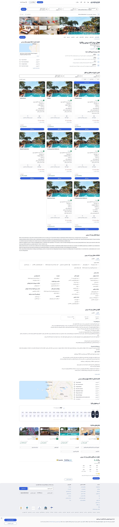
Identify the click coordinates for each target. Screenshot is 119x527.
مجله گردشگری (69, 494)
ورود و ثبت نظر (96, 478)
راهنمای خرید (83, 490)
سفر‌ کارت (69, 496)
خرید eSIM (98, 505)
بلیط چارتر (98, 513)
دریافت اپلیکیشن (68, 498)
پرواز (88, 2)
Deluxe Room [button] (23, 98)
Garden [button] (49, 98)
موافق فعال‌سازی (10, 520)
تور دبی (34, 513)
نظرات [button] (65, 37)
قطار (81, 2)
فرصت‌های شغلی (68, 492)
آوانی (57, 437)
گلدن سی (77, 447)
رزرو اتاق (87, 129)
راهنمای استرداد (83, 487)
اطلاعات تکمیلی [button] (82, 485)
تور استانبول (29, 513)
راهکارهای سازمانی (82, 501)
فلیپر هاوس (56, 447)
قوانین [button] (77, 37)
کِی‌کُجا (99, 507)
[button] (76, 2)
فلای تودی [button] (69, 485)
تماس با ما (69, 490)
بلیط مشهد (81, 513)
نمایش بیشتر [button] (97, 374)
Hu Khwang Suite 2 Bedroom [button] (81, 198)
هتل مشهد (68, 513)
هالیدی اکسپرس (76, 451)
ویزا (99, 496)
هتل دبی (72, 513)
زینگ (78, 437)
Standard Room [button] (78, 98)
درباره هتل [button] (86, 37)
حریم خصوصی (58, 521)
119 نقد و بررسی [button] (92, 48)
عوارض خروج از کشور (82, 498)
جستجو (23, 9)
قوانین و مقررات (83, 492)
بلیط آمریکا (47, 513)
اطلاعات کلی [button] (97, 37)
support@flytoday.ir (25, 493)
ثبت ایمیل (23, 489)
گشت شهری (98, 501)
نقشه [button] (38, 56)
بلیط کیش (60, 513)
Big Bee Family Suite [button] (24, 149)
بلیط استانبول (90, 513)
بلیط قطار (98, 492)
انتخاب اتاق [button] (92, 37)
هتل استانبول (77, 513)
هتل (84, 2)
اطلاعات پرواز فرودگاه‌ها (96, 510)
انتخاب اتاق (22, 37)
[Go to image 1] (91, 434)
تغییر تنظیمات (10, 523)
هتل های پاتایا (89, 14)
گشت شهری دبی (24, 513)
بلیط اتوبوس (98, 494)
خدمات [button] (98, 485)
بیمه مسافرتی (98, 503)
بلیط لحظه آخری (42, 513)
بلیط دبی (85, 513)
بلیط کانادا (51, 513)
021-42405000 (39, 493)
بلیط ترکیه (55, 513)
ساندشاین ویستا (35, 437)
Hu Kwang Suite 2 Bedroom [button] (53, 149)
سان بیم (97, 437)
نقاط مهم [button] (73, 37)
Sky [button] (75, 149)
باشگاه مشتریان (83, 496)
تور (99, 498)
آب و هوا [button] (68, 37)
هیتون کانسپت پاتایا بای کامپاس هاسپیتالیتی (91, 447)
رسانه (70, 501)
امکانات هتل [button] (81, 37)
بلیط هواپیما (98, 487)
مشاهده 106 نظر (69, 480)
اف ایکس (97, 451)
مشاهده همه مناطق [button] (36, 68)
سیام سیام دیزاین (35, 447)
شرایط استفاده (52, 521)
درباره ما (70, 487)
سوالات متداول (83, 494)
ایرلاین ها (94, 513)
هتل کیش (64, 513)
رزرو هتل (94, 14)
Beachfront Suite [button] (51, 198)
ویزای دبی (37, 513)
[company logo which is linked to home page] (95, 2)
